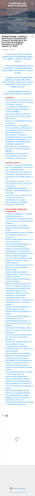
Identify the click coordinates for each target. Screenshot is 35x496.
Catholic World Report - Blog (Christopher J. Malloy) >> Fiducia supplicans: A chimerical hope (16, 293)
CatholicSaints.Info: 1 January (15, 200)
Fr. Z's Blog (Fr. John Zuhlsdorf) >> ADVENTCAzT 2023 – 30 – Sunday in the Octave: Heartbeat (19, 349)
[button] (32, 36)
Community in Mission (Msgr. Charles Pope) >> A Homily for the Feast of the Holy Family (18, 330)
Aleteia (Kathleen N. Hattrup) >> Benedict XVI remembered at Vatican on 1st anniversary (19, 235)
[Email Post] (6, 416)
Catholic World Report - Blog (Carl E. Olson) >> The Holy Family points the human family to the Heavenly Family (18, 286)
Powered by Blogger (18, 488)
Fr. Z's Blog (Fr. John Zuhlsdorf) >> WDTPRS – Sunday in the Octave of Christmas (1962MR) (17, 109)
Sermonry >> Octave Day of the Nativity (18, 165)
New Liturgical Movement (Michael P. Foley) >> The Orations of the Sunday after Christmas (18, 116)
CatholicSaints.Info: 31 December (16, 153)
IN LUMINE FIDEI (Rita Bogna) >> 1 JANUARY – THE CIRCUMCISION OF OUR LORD (18, 190)
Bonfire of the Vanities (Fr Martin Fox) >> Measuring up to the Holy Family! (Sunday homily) (19, 267)
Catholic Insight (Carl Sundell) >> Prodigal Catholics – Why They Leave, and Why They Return (18, 274)
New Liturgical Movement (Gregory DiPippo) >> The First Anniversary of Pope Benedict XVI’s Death (18, 397)
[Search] (32, 4)
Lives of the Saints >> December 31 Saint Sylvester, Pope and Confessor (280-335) (18, 149)
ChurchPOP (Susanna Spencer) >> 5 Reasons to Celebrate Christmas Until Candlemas (18, 323)
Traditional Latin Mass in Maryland (17, 4)
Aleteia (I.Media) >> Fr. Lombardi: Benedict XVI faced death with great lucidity (17, 228)
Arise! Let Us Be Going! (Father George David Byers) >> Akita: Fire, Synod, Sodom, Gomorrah (18, 260)
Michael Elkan (21, 492)
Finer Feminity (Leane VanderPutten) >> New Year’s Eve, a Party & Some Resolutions (18, 337)
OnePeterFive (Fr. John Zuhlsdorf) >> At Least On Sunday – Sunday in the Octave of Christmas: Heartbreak (19, 102)
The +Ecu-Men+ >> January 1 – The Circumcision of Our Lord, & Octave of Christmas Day (18, 183)
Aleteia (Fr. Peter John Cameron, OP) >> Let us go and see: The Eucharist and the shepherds (19, 221)
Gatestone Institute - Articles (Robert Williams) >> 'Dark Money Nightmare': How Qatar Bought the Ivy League (18, 356)
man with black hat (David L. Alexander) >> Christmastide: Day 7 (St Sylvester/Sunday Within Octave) (18, 374)
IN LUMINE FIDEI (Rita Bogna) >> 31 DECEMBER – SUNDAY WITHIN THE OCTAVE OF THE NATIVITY (17, 142)
